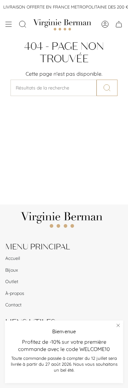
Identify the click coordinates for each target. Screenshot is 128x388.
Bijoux (11, 270)
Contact (13, 305)
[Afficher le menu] (8, 24)
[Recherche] (106, 88)
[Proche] (118, 325)
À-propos (14, 293)
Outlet (11, 281)
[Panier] (119, 24)
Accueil (12, 258)
